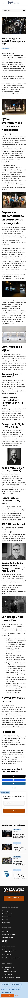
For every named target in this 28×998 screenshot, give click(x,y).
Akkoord (8, 995)
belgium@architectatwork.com (12, 744)
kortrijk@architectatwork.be (11, 761)
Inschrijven (14, 810)
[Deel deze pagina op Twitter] (14, 776)
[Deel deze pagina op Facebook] (14, 780)
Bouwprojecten (6, 911)
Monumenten (6, 922)
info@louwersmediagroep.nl (12, 957)
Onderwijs (5, 919)
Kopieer (14, 788)
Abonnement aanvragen (9, 934)
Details (16, 995)
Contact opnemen (7, 937)
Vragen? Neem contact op (13, 898)
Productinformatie (7, 914)
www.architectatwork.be (9, 742)
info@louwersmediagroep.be (12, 977)
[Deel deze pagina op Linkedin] (14, 783)
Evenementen (6, 48)
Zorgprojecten (6, 916)
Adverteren (5, 931)
